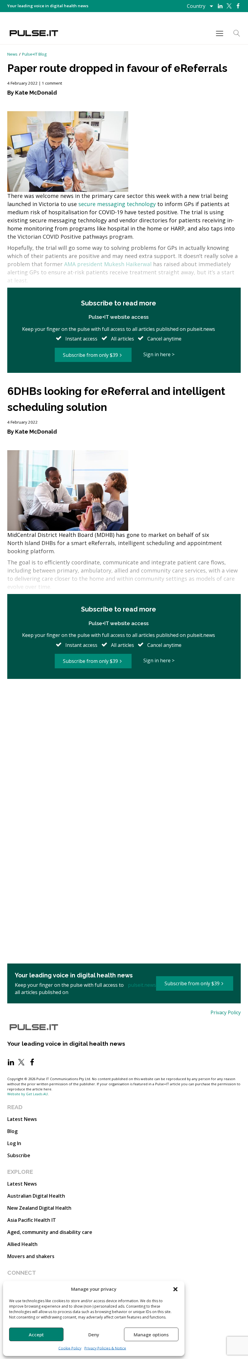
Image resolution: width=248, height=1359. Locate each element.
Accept (36, 1335)
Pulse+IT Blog (34, 54)
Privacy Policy (225, 1012)
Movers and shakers (30, 1256)
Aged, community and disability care (49, 1232)
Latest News (22, 1119)
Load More (124, 699)
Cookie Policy (69, 1348)
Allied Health (22, 1244)
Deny (93, 1335)
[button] (175, 1289)
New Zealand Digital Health (39, 1208)
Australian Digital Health (36, 1196)
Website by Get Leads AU (27, 1094)
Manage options (151, 1335)
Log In (14, 1143)
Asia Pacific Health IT (31, 1220)
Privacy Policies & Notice (105, 1348)
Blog (12, 1131)
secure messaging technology (117, 204)
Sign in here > (159, 354)
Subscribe (18, 1155)
